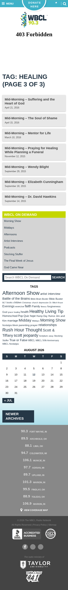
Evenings (8, 306)
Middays (9, 227)
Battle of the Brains (16, 298)
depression (44, 302)
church (35, 302)
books (10, 302)
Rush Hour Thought (22, 329)
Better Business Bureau (27, 533)
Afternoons (10, 234)
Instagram (40, 547)
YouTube (33, 547)
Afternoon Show (21, 293)
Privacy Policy (40, 525)
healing (17, 312)
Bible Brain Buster (39, 299)
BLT (4, 302)
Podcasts (9, 247)
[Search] (64, 3)
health (25, 311)
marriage (12, 320)
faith (28, 306)
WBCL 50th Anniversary (47, 340)
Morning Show (12, 221)
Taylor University (34, 564)
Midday (25, 320)
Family (36, 306)
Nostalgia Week (10, 325)
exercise (19, 306)
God (4, 312)
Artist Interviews (13, 240)
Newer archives (15, 416)
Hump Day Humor (45, 316)
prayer (34, 325)
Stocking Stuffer (13, 254)
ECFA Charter (50, 533)
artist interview (50, 293)
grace (10, 312)
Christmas (26, 302)
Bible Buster (56, 299)
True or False (18, 340)
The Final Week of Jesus (18, 260)
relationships (47, 325)
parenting (24, 325)
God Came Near (14, 267)
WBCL (31, 340)
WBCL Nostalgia (10, 344)
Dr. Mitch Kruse (56, 302)
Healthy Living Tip (46, 311)
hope (33, 315)
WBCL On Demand (20, 215)
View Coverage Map (36, 510)
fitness (44, 306)
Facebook (25, 547)
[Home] (56, 3)
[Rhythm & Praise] (34, 576)
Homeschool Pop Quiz (15, 315)
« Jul (8, 400)
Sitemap (52, 525)
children (17, 302)
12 (33, 374)
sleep (51, 336)
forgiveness (54, 306)
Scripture (43, 336)
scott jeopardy (26, 335)
